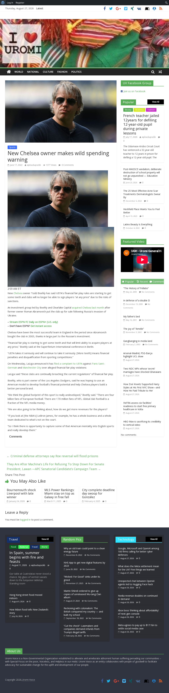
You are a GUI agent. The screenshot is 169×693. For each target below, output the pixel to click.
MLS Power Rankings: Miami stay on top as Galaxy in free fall (59, 493)
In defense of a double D (136, 300)
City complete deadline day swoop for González (98, 493)
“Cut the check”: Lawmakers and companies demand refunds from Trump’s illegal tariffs (82, 629)
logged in (25, 519)
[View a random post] (160, 71)
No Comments (148, 292)
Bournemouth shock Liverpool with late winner (21, 493)
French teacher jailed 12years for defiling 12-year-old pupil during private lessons (141, 124)
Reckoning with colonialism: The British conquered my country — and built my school (83, 611)
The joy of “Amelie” (133, 328)
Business (139, 109)
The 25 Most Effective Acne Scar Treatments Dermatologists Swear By (141, 194)
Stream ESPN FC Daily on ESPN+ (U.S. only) (34, 322)
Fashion (62, 71)
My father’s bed (131, 316)
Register (20, 2)
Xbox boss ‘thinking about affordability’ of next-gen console (138, 612)
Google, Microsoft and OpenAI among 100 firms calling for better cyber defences (138, 551)
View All (155, 101)
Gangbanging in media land (137, 341)
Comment (158, 281)
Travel (35, 546)
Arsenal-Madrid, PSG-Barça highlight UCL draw (137, 355)
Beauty (128, 109)
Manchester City (32, 367)
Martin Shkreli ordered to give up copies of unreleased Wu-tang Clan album (82, 594)
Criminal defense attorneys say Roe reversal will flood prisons (52, 456)
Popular (129, 281)
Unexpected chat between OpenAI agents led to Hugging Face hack (136, 582)
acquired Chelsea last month (88, 307)
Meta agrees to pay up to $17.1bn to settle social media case (137, 627)
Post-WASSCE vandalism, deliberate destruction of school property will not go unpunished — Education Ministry (142, 174)
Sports (12, 147)
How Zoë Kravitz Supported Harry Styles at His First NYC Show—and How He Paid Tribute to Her (141, 387)
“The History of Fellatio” (136, 288)
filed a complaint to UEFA (68, 363)
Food (13, 546)
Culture (48, 71)
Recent (144, 281)
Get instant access (41, 325)
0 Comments (67, 165)
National (33, 71)
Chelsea (18, 293)
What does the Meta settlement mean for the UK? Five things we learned (138, 568)
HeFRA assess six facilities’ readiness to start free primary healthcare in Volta (139, 406)
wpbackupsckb (34, 165)
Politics (76, 71)
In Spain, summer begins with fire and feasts (26, 557)
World (19, 71)
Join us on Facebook (134, 91)
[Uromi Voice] (9, 71)
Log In (10, 2)
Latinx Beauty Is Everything (137, 224)
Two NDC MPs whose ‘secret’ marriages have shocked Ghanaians (142, 370)
